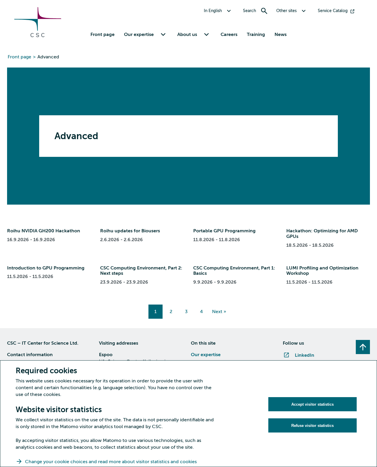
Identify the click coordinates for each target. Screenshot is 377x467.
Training (256, 34)
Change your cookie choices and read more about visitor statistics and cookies (111, 461)
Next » (219, 311)
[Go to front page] (37, 35)
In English (213, 11)
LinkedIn (304, 355)
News (281, 34)
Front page (102, 34)
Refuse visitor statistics (312, 425)
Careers (229, 34)
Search (249, 11)
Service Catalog (333, 11)
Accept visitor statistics (312, 404)
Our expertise (206, 354)
